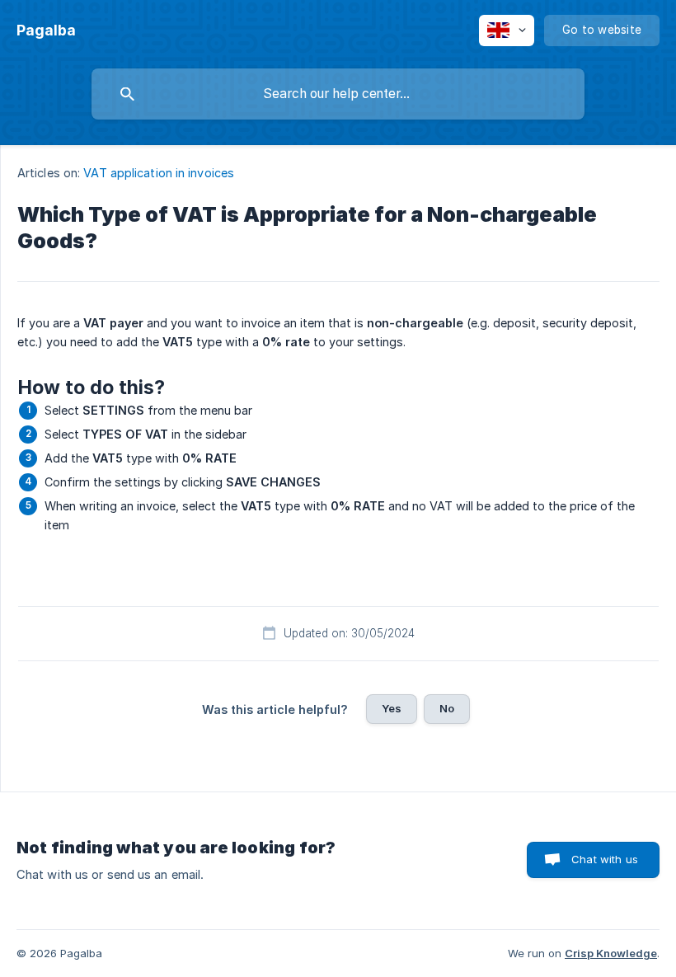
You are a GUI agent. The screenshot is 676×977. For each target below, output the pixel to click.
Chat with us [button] (604, 859)
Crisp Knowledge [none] (611, 953)
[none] (46, 30)
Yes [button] (391, 708)
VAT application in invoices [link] (158, 173)
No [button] (446, 708)
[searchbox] (338, 94)
